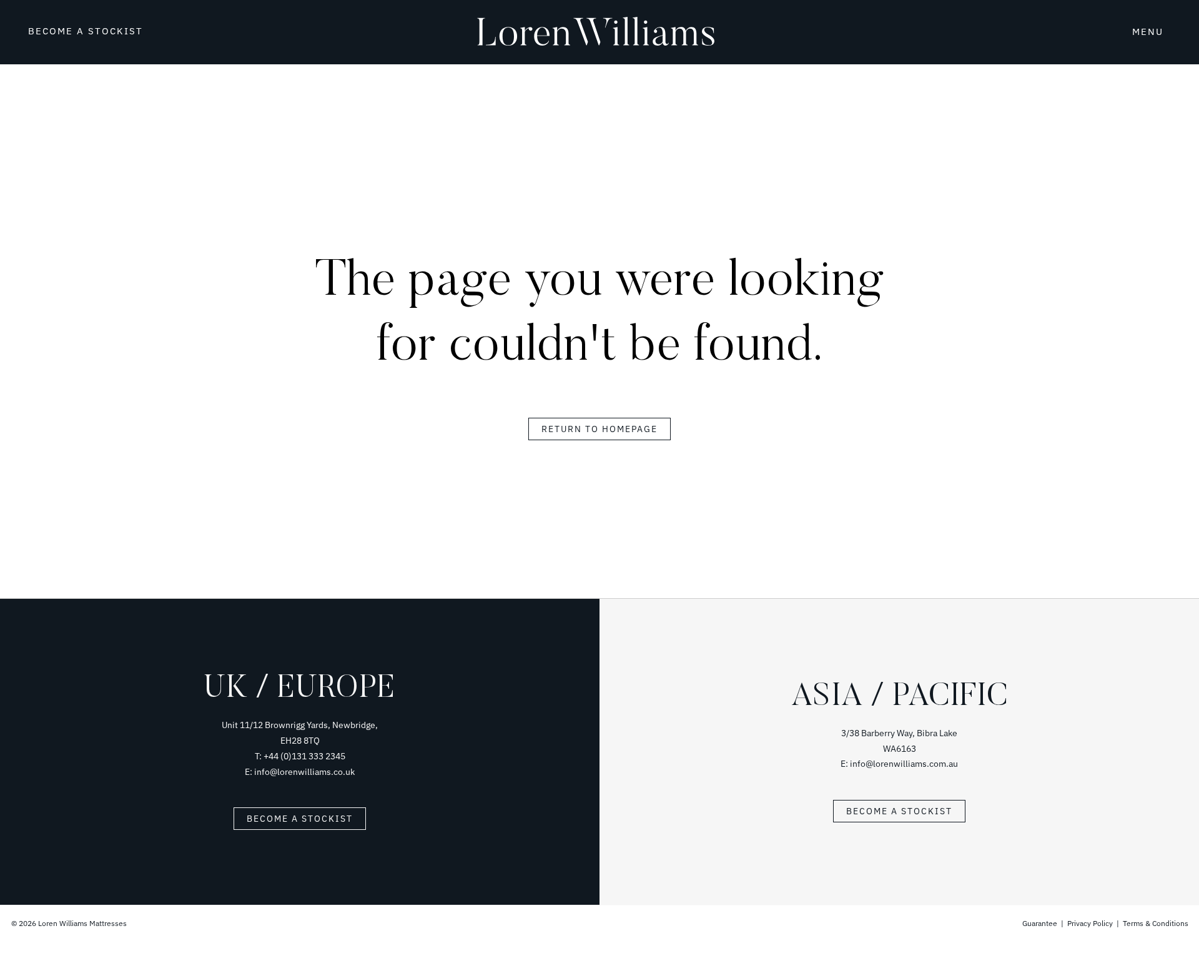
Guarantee (1040, 923)
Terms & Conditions (1155, 923)
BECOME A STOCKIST (85, 31)
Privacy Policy (1090, 923)
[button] (1108, 30)
